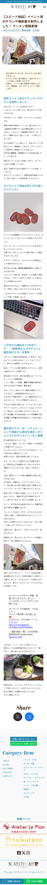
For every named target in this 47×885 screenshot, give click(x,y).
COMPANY (7, 772)
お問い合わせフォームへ (23, 738)
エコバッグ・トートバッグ (34, 768)
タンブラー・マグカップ (34, 777)
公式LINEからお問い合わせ (23, 743)
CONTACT (7, 776)
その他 (36, 30)
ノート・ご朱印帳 (31, 785)
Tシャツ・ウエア (31, 760)
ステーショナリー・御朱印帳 (16, 30)
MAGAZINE (8, 768)
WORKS (6, 765)
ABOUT (6, 761)
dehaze (44, 7)
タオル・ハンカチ (31, 774)
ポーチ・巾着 (29, 763)
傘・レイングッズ (31, 781)
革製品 (26, 789)
